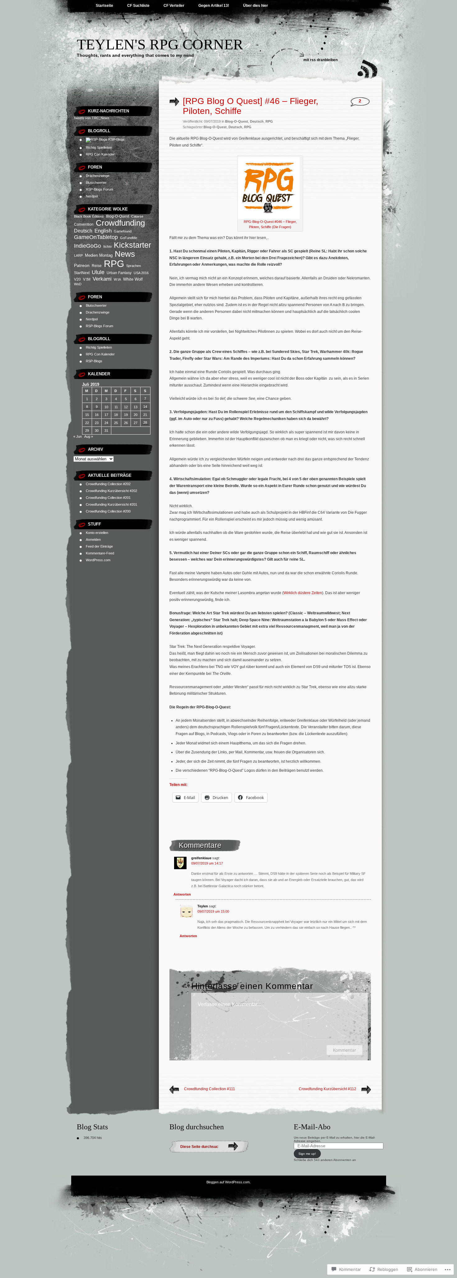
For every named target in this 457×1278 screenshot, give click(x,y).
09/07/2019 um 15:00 (213, 911)
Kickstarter (132, 245)
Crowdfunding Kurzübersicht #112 (327, 1089)
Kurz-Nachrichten (108, 111)
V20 (77, 279)
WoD (77, 284)
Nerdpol (92, 196)
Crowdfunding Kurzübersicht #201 (111, 504)
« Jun (77, 436)
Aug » (88, 436)
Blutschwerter (96, 182)
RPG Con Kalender (100, 154)
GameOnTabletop (96, 237)
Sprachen (133, 266)
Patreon (82, 265)
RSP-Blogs (116, 139)
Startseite (104, 5)
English (103, 231)
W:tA (117, 279)
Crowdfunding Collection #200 (108, 511)
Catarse (137, 216)
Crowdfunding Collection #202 (108, 484)
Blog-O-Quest (117, 216)
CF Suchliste (138, 5)
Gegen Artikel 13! (213, 5)
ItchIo (107, 246)
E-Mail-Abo (312, 1127)
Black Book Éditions (89, 216)
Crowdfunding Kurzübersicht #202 (111, 491)
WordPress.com (98, 560)
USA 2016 (141, 273)
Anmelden (93, 539)
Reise (97, 266)
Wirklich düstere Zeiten (303, 593)
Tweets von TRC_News (91, 118)
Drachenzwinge (97, 176)
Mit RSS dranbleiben (320, 60)
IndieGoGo (87, 245)
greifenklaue (201, 858)
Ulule (98, 272)
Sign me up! (307, 1153)
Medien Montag (99, 255)
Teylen (202, 906)
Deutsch (83, 230)
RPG (114, 264)
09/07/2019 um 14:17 (207, 863)
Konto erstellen (97, 533)
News (125, 254)
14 (145, 407)
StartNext (82, 273)
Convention (84, 224)
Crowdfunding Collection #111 (209, 1089)
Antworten (182, 894)
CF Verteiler (174, 5)
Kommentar (344, 1050)
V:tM (86, 279)
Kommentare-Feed (100, 553)
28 (145, 422)
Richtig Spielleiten (99, 147)
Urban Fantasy (119, 273)
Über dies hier (255, 5)
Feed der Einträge (99, 546)
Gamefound (123, 231)
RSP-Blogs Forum (99, 189)
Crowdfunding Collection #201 (108, 497)
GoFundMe (128, 238)
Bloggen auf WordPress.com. (228, 1182)
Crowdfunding (120, 223)
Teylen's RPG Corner (160, 44)
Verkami (102, 279)
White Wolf (133, 279)
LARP (78, 255)
